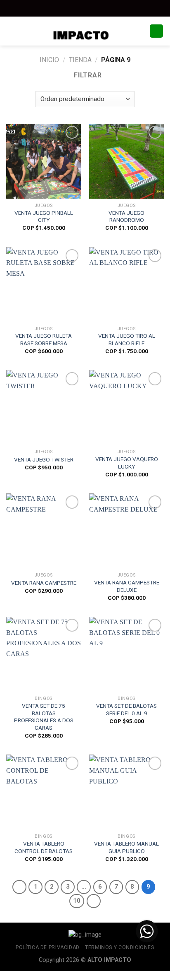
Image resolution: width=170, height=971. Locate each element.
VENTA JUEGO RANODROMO (126, 216)
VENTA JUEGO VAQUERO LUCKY (126, 463)
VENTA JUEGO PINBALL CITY (43, 216)
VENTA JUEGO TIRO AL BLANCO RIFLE (126, 339)
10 (76, 900)
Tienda (80, 60)
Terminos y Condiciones (119, 947)
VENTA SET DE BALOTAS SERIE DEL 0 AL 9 (126, 709)
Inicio (49, 60)
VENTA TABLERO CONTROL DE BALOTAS (43, 847)
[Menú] (11, 31)
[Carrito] (156, 31)
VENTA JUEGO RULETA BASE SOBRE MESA (43, 339)
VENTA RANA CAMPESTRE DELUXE (126, 586)
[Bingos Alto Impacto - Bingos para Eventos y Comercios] (85, 31)
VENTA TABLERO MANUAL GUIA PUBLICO (126, 847)
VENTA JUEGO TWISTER (43, 459)
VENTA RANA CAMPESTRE (43, 582)
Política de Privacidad (47, 947)
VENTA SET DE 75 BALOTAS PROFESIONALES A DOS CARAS (43, 716)
